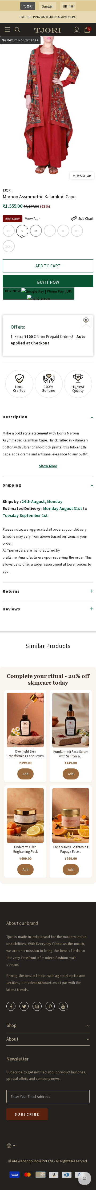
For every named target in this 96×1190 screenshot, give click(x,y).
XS (8, 231)
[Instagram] (37, 1006)
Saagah (48, 6)
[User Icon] (76, 30)
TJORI (28, 6)
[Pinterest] (50, 1006)
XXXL (8, 247)
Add (25, 774)
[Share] (87, 165)
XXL (76, 231)
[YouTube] (63, 1006)
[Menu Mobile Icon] (6, 29)
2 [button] (10, 173)
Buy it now (48, 282)
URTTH (68, 6)
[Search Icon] (21, 29)
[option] (48, 107)
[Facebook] (10, 1006)
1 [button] (4, 173)
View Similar (82, 176)
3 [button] (15, 173)
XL (63, 231)
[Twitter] (24, 1006)
